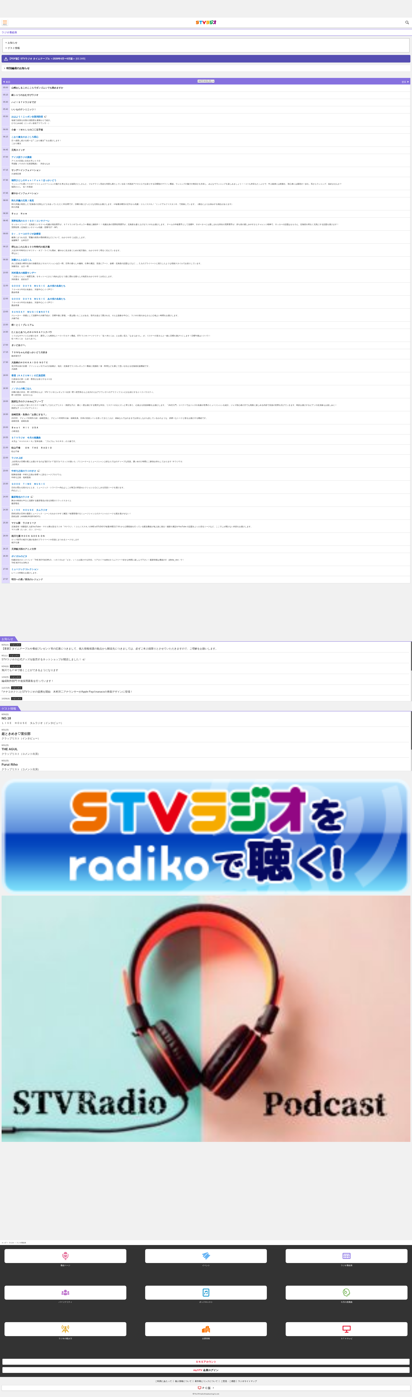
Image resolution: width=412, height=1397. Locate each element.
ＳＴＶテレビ (346, 1338)
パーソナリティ (65, 1302)
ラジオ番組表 (346, 1265)
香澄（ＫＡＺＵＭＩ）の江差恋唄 (28, 375)
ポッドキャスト (206, 1302)
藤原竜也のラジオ (20, 497)
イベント (206, 1265)
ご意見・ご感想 (228, 1381)
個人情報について (183, 1381)
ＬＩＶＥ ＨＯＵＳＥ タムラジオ (29, 510)
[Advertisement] (206, 9)
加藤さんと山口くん (21, 259)
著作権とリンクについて (206, 1381)
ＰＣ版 (206, 1388)
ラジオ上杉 (17, 458)
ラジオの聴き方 (65, 1338)
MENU (5, 22)
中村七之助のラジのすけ (23, 471)
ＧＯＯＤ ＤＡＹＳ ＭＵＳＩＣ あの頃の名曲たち (38, 286)
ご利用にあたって (163, 1381)
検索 (407, 22)
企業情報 (206, 1338)
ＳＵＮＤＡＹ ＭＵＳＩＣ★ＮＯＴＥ (30, 312)
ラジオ (11, 1243)
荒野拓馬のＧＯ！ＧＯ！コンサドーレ (30, 220)
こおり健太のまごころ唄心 (24, 137)
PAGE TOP (406, 1375)
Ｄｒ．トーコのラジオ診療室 (26, 233)
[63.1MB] (46, 58)
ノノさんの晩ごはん (21, 388)
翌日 (404, 82)
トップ (4, 1243)
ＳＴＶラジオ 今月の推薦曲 (26, 437)
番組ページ (65, 1265)
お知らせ (12, 42)
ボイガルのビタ (19, 556)
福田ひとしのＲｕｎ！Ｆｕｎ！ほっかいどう (33, 180)
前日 (8, 82)
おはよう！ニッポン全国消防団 (27, 116)
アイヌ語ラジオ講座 (21, 157)
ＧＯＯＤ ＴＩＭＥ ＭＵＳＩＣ (28, 484)
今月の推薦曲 (346, 1302)
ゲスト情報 (14, 48)
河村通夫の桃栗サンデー (23, 272)
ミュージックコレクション (24, 569)
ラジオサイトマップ (247, 1381)
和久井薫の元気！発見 (22, 200)
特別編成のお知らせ (18, 68)
